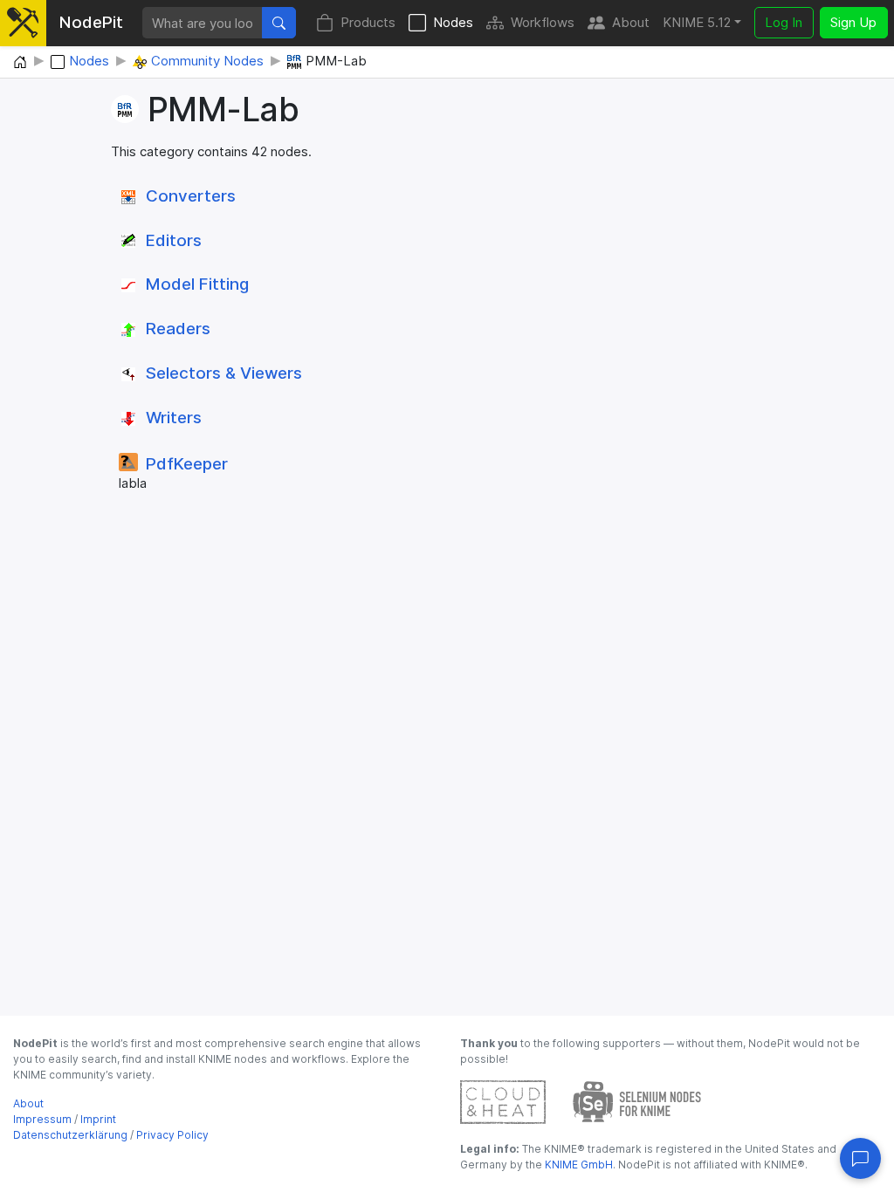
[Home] (20, 62)
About (631, 22)
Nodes (453, 22)
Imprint (98, 1119)
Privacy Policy (172, 1134)
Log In (783, 22)
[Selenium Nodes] (637, 1100)
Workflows (542, 22)
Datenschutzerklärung (70, 1134)
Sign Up (853, 22)
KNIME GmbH (577, 1164)
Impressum (42, 1119)
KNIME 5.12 (697, 22)
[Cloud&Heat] (503, 1100)
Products (367, 22)
